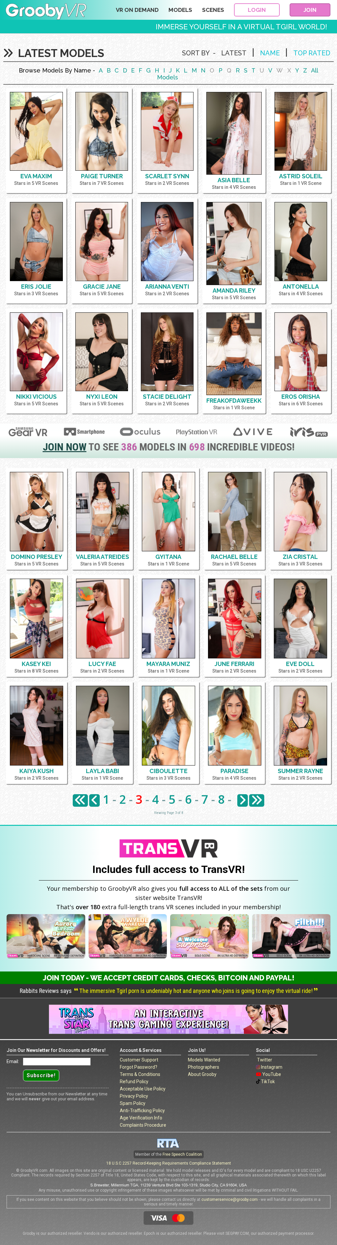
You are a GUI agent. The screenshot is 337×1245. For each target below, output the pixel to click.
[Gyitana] (168, 512)
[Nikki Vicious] (36, 351)
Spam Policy (132, 1103)
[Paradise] (234, 726)
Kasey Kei (36, 663)
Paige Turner (102, 176)
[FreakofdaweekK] (234, 353)
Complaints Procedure (143, 1125)
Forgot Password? (138, 1067)
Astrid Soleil (301, 176)
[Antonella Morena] (300, 241)
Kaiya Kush (36, 770)
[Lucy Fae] (102, 618)
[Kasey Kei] (36, 618)
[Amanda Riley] (234, 243)
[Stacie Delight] (167, 351)
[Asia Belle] (234, 133)
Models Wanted (204, 1059)
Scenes (213, 10)
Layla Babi (102, 770)
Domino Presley (36, 556)
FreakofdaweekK (234, 400)
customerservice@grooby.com (229, 1199)
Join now (65, 447)
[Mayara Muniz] (168, 618)
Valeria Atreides (102, 556)
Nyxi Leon (101, 396)
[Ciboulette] (168, 726)
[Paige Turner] (101, 131)
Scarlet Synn (167, 176)
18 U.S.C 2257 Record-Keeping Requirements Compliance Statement (168, 1163)
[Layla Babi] (102, 726)
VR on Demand (137, 10)
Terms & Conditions (140, 1074)
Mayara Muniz (168, 663)
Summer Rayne (300, 770)
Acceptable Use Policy (143, 1088)
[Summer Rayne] (300, 726)
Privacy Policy (134, 1096)
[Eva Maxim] (36, 131)
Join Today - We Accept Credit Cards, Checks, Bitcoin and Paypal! (169, 977)
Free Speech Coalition (182, 1154)
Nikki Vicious (36, 396)
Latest (233, 53)
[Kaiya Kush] (36, 726)
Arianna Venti (167, 286)
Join (310, 10)
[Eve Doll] (300, 618)
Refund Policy (134, 1081)
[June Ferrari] (234, 618)
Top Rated (311, 53)
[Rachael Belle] (234, 512)
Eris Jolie (36, 286)
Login (257, 10)
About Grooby (202, 1074)
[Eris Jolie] (36, 241)
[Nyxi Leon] (101, 351)
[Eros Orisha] (300, 351)
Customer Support (139, 1059)
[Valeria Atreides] (102, 512)
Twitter (264, 1059)
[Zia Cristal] (300, 512)
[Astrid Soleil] (300, 131)
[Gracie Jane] (101, 241)
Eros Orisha (300, 396)
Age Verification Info (141, 1117)
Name (270, 53)
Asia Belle (234, 180)
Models (180, 10)
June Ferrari (234, 663)
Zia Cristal (300, 556)
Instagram (271, 1067)
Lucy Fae (102, 663)
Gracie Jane (102, 286)
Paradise (234, 770)
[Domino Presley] (36, 512)
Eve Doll (300, 663)
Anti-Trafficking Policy (142, 1110)
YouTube (271, 1074)
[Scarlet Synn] (167, 131)
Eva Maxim (36, 176)
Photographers (203, 1067)
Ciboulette (168, 770)
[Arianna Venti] (167, 241)
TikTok (268, 1081)
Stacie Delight (167, 396)
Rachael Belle (234, 556)
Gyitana (168, 556)
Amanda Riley (234, 290)
